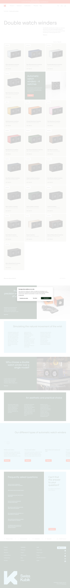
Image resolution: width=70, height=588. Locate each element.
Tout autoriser (46, 298)
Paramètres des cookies (24, 298)
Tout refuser (35, 298)
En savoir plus (21, 295)
